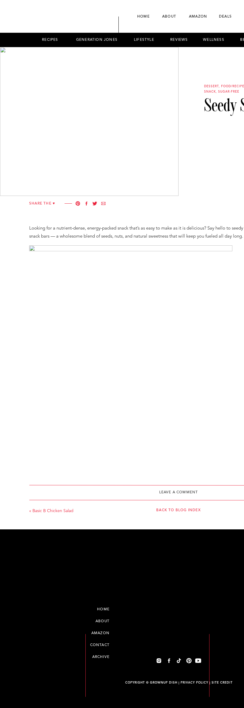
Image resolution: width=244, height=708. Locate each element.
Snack (210, 91)
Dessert (211, 86)
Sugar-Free (228, 91)
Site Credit (222, 682)
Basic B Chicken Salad (52, 511)
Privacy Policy (194, 682)
